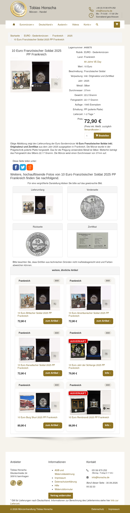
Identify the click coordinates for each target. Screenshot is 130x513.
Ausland (62, 24)
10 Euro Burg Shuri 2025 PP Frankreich (37, 417)
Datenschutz (97, 509)
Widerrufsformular (64, 489)
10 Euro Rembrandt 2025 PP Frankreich (89, 417)
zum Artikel (52, 320)
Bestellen (103, 135)
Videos (75, 24)
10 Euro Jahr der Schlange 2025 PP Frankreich (87, 366)
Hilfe (57, 485)
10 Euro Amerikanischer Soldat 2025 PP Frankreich (89, 314)
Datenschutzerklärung (66, 481)
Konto (87, 24)
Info (107, 373)
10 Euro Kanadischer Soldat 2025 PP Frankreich (36, 366)
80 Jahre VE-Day (92, 61)
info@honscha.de (104, 10)
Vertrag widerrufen (60, 495)
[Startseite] (13, 24)
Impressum (60, 477)
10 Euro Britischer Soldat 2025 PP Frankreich (35, 314)
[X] (20, 483)
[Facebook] (13, 483)
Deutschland (45, 24)
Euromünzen (26, 24)
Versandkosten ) (92, 129)
